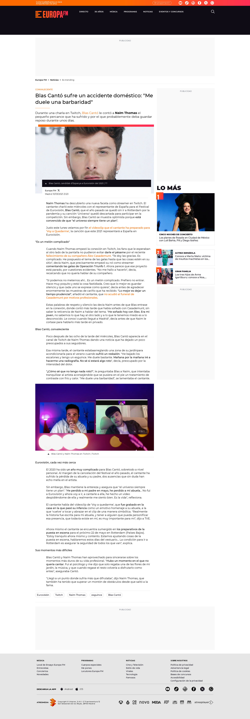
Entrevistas (42, 668)
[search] (213, 11)
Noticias (54, 80)
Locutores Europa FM (92, 671)
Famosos (130, 677)
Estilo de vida (133, 668)
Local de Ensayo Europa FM (51, 665)
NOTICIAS (148, 11)
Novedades (42, 674)
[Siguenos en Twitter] (206, 3)
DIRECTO (83, 11)
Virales (129, 671)
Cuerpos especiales (91, 665)
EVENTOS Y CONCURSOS (171, 11)
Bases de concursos (181, 674)
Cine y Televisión (134, 665)
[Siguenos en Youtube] (180, 3)
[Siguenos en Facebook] (199, 3)
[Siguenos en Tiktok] (187, 3)
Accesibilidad (177, 677)
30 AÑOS (99, 11)
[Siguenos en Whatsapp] (212, 3)
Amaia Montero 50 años (46, 4)
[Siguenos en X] (202, 690)
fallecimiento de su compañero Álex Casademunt (78, 255)
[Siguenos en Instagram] (193, 3)
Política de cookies (180, 671)
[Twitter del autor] (59, 190)
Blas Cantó (90, 113)
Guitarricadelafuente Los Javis (49, 2)
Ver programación (162, 3)
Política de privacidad (182, 665)
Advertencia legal (180, 668)
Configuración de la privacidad (187, 680)
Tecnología (131, 674)
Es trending (68, 80)
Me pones (86, 668)
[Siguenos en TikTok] (176, 690)
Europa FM (41, 80)
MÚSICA (113, 11)
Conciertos (42, 671)
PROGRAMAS (130, 11)
